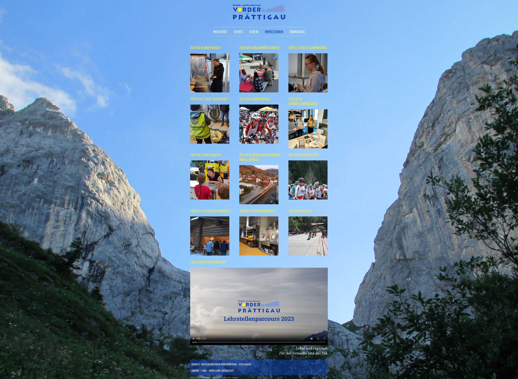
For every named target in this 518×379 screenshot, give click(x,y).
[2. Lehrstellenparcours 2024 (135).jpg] (308, 91)
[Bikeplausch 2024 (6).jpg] (209, 91)
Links (204, 370)
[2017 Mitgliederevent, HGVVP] (258, 203)
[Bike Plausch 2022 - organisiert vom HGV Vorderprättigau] (209, 198)
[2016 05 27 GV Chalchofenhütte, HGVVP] (209, 254)
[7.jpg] (258, 142)
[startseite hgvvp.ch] (259, 18)
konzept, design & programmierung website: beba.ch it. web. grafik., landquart (214, 378)
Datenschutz (227, 370)
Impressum (214, 370)
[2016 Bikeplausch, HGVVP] (308, 254)
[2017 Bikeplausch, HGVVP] (308, 198)
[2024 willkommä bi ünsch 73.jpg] (258, 91)
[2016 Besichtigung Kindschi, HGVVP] (258, 254)
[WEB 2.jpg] (209, 142)
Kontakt (195, 370)
